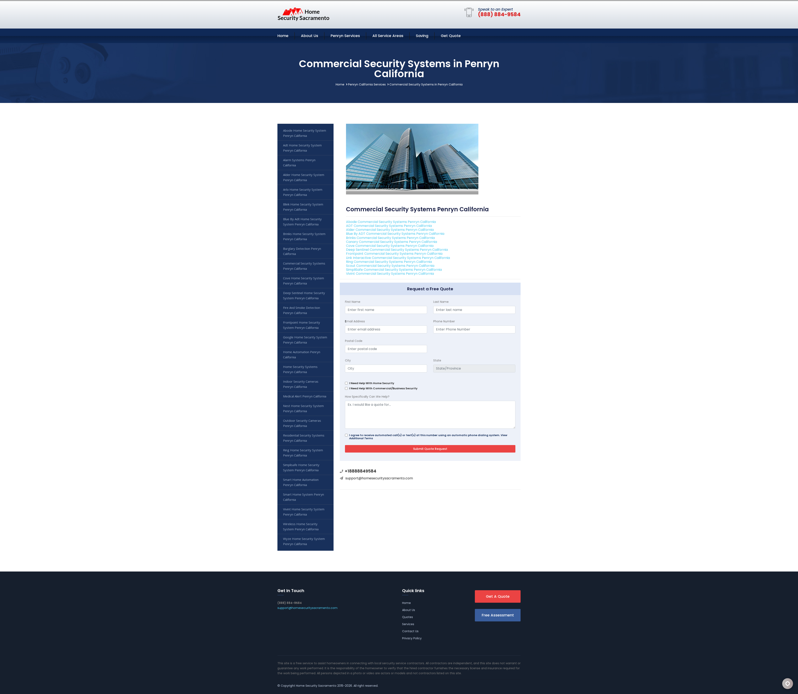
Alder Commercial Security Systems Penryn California (390, 229)
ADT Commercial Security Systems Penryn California (389, 225)
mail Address (355, 321)
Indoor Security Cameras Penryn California (300, 384)
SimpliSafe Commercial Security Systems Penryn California (394, 269)
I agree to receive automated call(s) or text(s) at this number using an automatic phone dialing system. (428, 437)
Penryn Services (345, 35)
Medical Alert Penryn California (304, 396)
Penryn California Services (367, 84)
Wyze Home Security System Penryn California (304, 541)
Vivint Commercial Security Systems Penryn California (390, 273)
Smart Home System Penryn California (303, 497)
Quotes (407, 617)
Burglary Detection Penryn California (302, 251)
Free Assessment (498, 615)
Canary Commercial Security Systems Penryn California (391, 241)
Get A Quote (498, 596)
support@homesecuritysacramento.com (379, 478)
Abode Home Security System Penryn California (304, 133)
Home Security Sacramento (316, 686)
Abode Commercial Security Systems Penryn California (391, 221)
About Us (309, 35)
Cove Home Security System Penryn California (303, 280)
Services (408, 624)
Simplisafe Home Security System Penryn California (301, 467)
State (437, 360)
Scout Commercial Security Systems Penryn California (390, 265)
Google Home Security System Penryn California (305, 339)
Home (282, 35)
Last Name (441, 302)
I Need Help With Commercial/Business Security (383, 388)
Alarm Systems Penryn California (299, 162)
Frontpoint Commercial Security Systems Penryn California (394, 253)
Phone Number (444, 321)
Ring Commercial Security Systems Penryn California (389, 261)
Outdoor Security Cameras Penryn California (302, 423)
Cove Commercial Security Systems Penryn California (389, 245)
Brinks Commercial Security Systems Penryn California (390, 237)
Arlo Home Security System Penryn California (302, 192)
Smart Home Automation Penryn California (301, 482)
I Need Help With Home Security (371, 383)
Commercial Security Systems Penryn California (304, 266)
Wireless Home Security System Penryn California (301, 526)
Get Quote (451, 35)
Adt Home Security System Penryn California (302, 147)
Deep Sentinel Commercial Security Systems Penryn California (397, 249)
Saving (422, 35)
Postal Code (353, 341)
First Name (352, 302)
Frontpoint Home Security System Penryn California (301, 325)
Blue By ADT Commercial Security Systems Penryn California (395, 233)
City (348, 360)
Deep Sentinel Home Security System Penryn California (304, 295)
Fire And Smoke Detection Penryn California (301, 310)
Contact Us (410, 631)
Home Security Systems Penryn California (300, 369)
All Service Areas (387, 35)
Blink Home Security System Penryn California (303, 207)
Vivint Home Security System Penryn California (303, 511)
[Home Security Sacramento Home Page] (303, 14)
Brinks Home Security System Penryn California (304, 236)
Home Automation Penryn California (301, 354)
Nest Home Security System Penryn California (303, 408)
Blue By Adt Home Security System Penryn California (302, 221)
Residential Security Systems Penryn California (303, 438)
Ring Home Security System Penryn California (303, 452)
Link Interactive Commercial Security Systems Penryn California (398, 257)
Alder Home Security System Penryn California (303, 177)
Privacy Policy (412, 638)
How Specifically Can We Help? (367, 397)
